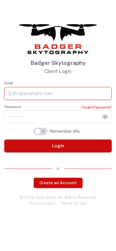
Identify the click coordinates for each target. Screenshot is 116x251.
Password (12, 107)
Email (8, 83)
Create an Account (58, 182)
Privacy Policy (42, 203)
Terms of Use (74, 203)
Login (58, 145)
